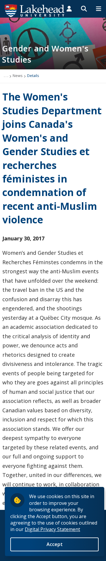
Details (33, 75)
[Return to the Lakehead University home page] (35, 10)
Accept (55, 544)
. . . (6, 75)
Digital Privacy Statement (52, 529)
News (18, 75)
